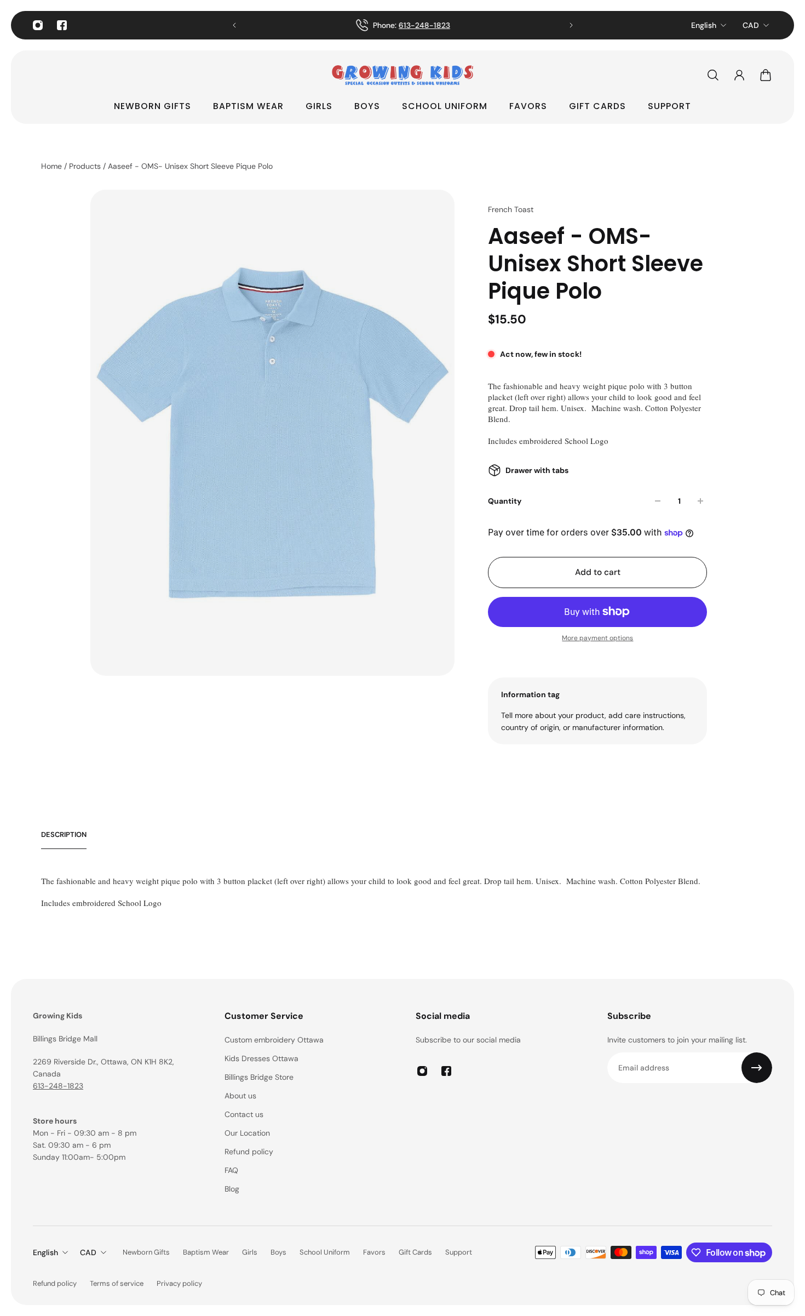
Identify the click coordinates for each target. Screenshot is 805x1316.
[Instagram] (38, 25)
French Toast (510, 209)
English (703, 25)
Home (52, 166)
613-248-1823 (58, 1086)
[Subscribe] (756, 1067)
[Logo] (402, 75)
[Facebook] (62, 25)
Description (64, 834)
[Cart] (765, 75)
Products (86, 166)
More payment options (597, 638)
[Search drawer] (713, 75)
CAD (751, 25)
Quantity (504, 501)
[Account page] (739, 75)
